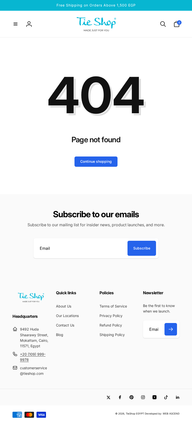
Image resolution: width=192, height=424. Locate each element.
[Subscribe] (170, 329)
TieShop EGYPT (135, 413)
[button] (15, 24)
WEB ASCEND (171, 413)
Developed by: (154, 413)
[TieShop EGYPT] (30, 303)
